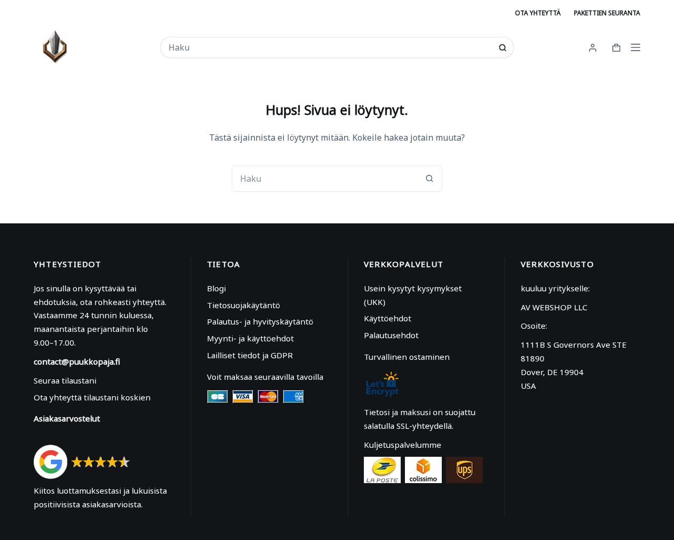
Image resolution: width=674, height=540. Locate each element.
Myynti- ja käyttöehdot (250, 338)
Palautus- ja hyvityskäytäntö (260, 321)
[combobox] (330, 47)
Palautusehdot (391, 335)
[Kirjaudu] (593, 48)
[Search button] (502, 47)
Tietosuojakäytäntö (243, 305)
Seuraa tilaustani (65, 380)
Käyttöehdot (387, 318)
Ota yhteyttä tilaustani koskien (92, 397)
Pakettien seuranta (607, 12)
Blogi (216, 288)
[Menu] (635, 47)
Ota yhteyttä (538, 12)
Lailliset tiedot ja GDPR (250, 355)
